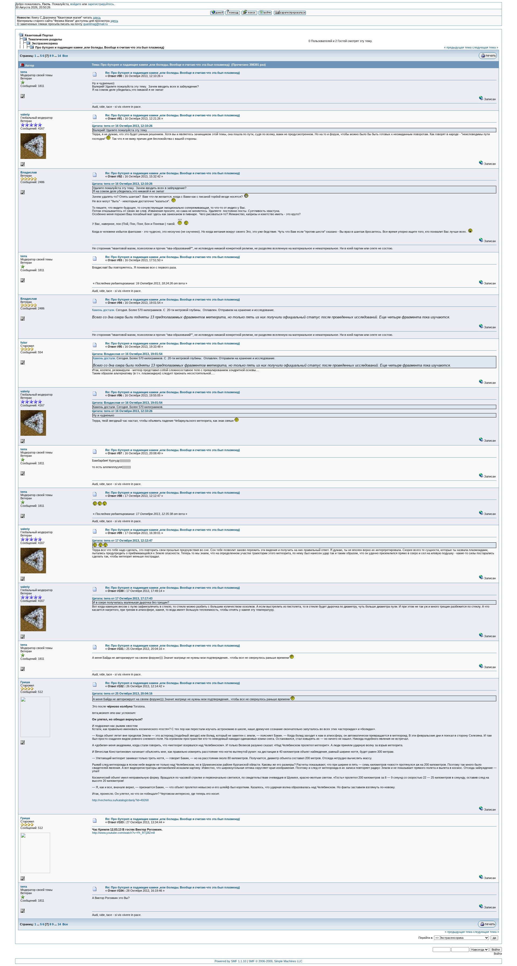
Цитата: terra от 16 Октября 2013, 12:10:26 (122, 125)
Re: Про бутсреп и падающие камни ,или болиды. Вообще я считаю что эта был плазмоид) (172, 72)
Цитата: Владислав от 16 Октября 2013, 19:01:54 (127, 353)
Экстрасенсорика (45, 43)
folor (23, 342)
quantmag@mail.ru (95, 24)
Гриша (25, 682)
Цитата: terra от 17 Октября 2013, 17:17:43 (122, 598)
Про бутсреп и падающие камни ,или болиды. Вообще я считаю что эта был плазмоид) (99, 47)
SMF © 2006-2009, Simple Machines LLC (275, 961)
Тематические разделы (45, 39)
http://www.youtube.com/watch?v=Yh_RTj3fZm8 (123, 832)
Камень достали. (103, 310)
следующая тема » (485, 47)
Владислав (28, 172)
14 (59, 55)
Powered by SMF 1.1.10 (230, 961)
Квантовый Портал (39, 35)
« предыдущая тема (457, 47)
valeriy (25, 114)
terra (23, 72)
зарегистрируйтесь (101, 4)
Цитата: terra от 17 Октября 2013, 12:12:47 (122, 540)
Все (65, 55)
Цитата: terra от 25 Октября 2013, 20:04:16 (122, 693)
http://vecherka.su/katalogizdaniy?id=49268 (120, 800)
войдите (75, 4)
